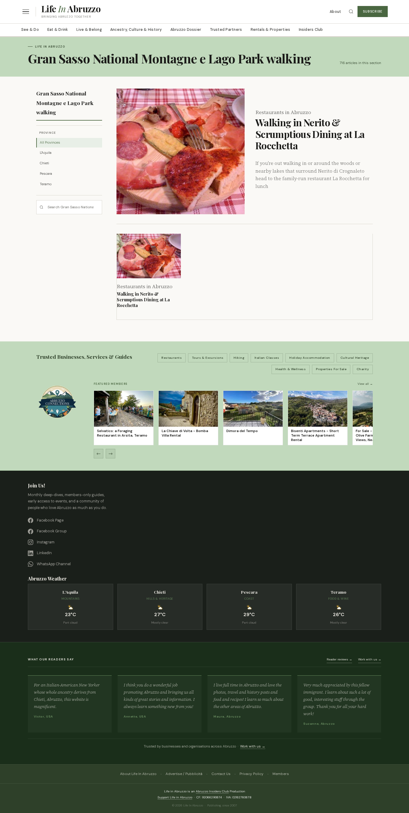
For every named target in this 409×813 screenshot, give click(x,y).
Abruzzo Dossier (186, 29)
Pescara (46, 173)
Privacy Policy (251, 773)
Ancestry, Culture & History (136, 29)
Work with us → (369, 659)
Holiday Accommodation (309, 358)
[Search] (351, 11)
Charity (363, 369)
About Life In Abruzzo (138, 773)
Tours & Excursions (208, 358)
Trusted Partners (226, 29)
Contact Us (221, 773)
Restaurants (171, 358)
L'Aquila (45, 153)
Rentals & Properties (270, 29)
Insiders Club (311, 29)
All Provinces (50, 142)
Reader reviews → (339, 659)
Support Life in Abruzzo (174, 797)
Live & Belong (89, 29)
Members (280, 773)
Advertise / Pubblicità (184, 773)
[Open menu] (25, 12)
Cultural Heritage (354, 358)
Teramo (45, 184)
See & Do (30, 29)
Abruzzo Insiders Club (212, 791)
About (335, 11)
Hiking (239, 358)
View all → (365, 384)
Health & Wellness (290, 369)
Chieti (44, 163)
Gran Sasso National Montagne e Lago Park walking (64, 103)
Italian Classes (267, 358)
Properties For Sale (331, 369)
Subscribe (372, 11)
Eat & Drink (57, 29)
